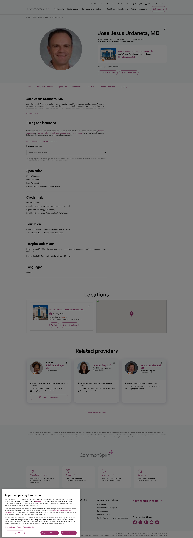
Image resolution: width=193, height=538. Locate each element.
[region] (41, 513)
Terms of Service (29, 527)
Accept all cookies (68, 533)
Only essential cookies (50, 533)
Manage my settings (15, 533)
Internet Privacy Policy (13, 527)
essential (38, 501)
